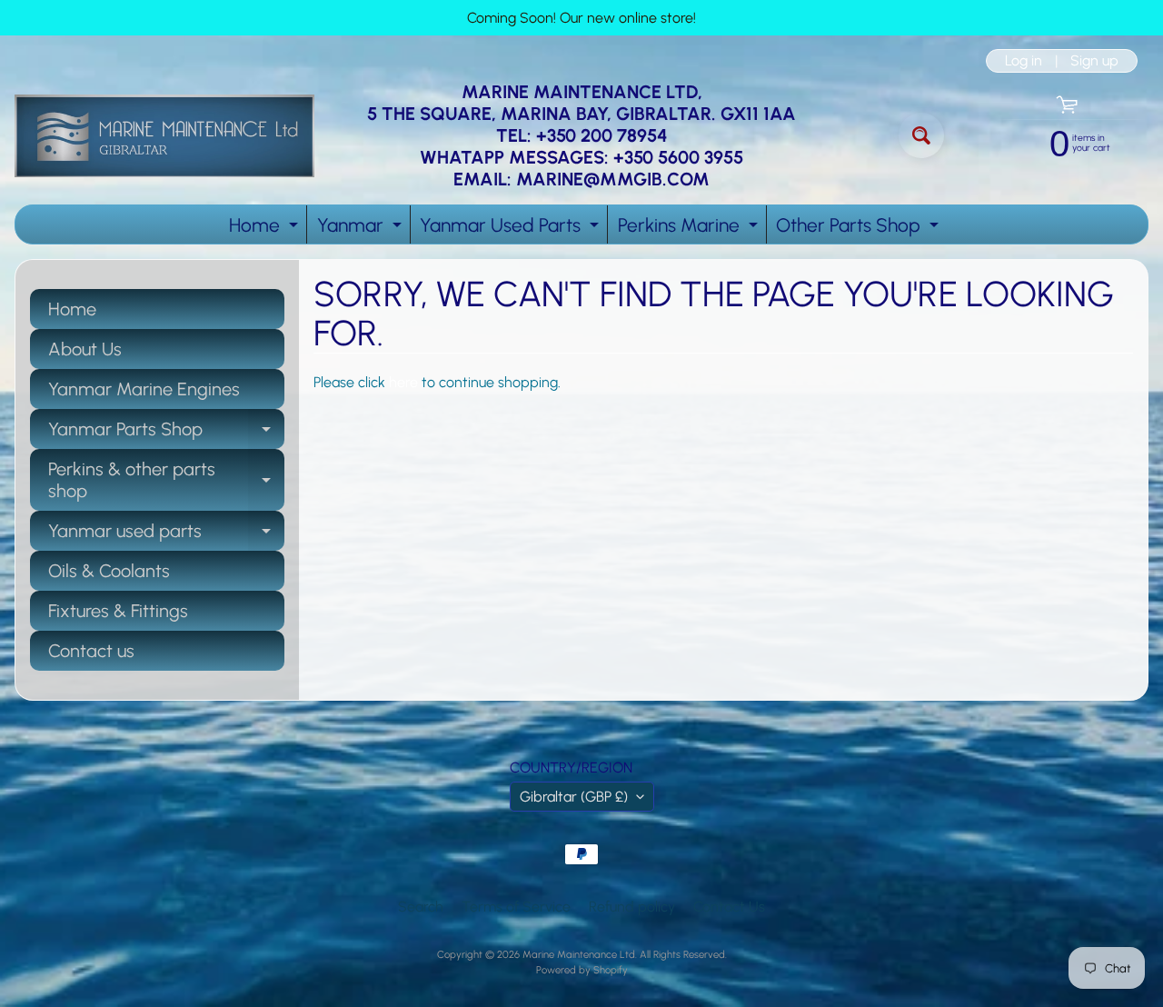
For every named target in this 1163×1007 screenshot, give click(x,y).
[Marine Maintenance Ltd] (164, 136)
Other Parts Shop (859, 229)
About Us (85, 349)
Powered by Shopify (582, 969)
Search (420, 906)
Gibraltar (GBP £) (574, 796)
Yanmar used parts (166, 535)
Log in (1023, 61)
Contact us (91, 651)
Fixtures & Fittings (118, 611)
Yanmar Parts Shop (166, 433)
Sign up (1094, 61)
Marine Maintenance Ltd (578, 954)
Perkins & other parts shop (166, 481)
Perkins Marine (690, 229)
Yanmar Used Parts (511, 229)
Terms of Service (516, 906)
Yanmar (361, 229)
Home (266, 229)
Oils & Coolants (109, 571)
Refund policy (632, 906)
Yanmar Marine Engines (144, 389)
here (403, 382)
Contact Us (729, 906)
